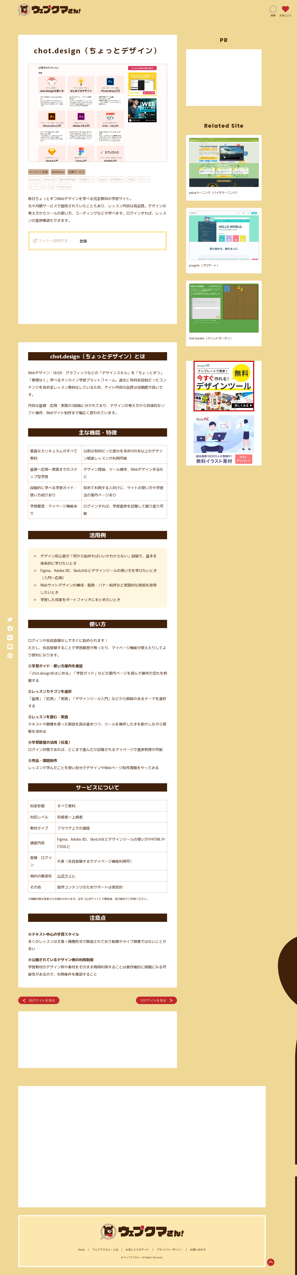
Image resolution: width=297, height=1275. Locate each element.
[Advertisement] (97, 286)
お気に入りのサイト (137, 1249)
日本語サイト (87, 179)
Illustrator (34, 179)
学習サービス (76, 172)
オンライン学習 (38, 172)
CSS (51, 186)
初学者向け (117, 179)
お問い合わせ (198, 1249)
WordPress (58, 172)
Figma (102, 179)
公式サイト (66, 875)
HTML (131, 179)
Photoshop (64, 186)
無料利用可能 (67, 179)
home (81, 1249)
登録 (83, 240)
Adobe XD (49, 179)
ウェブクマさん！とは (105, 1249)
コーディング (37, 186)
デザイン (143, 179)
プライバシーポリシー (170, 1249)
